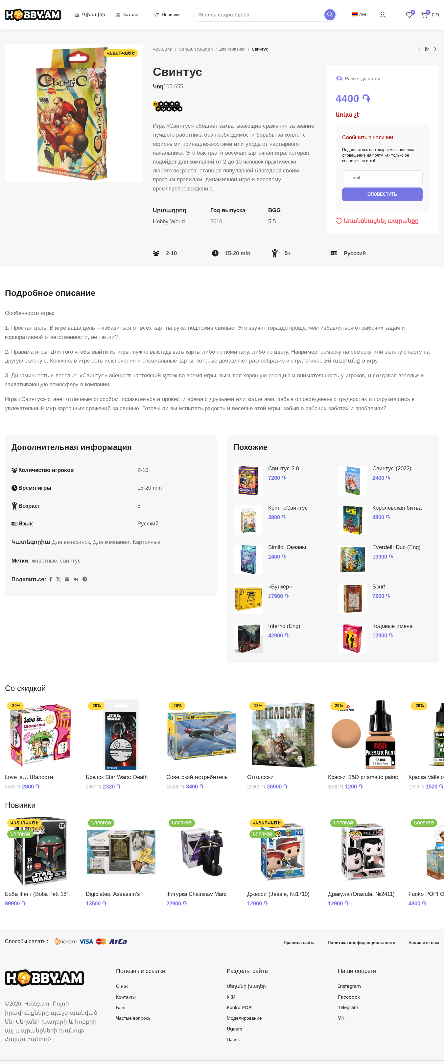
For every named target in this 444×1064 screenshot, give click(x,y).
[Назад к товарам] (427, 49)
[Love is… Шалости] (40, 734)
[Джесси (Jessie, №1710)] (282, 852)
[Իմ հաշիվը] (382, 14)
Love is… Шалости (29, 777)
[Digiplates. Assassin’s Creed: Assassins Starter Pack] (121, 852)
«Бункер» (280, 587)
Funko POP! (239, 1007)
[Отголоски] (282, 734)
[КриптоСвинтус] (248, 520)
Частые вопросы (134, 1018)
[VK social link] (76, 579)
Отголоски (260, 777)
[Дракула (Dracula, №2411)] (363, 852)
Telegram (348, 1007)
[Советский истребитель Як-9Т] (201, 734)
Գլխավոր (163, 49)
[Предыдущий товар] (419, 49)
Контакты (126, 997)
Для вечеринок (71, 542)
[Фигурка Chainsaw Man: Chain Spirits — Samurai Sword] (201, 852)
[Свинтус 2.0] (248, 481)
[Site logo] (33, 14)
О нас (122, 986)
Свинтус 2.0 (283, 468)
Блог (121, 1007)
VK (341, 1018)
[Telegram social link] (85, 579)
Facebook (349, 997)
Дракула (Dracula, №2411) (361, 894)
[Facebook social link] (50, 579)
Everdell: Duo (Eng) (396, 547)
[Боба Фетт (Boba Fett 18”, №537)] (40, 852)
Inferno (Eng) (284, 626)
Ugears (234, 1029)
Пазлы (234, 1039)
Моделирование (244, 1018)
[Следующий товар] (435, 49)
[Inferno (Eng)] (248, 638)
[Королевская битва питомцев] (352, 520)
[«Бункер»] (248, 599)
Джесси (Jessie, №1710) (278, 894)
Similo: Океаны (287, 547)
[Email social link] (67, 579)
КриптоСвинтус (288, 508)
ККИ (231, 997)
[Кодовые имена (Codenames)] (352, 638)
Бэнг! (379, 587)
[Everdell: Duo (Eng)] (352, 559)
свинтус (70, 561)
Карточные (146, 542)
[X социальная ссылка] (58, 579)
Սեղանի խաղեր (196, 49)
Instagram (349, 986)
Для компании (232, 49)
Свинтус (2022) (391, 468)
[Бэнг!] (352, 599)
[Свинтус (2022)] (352, 481)
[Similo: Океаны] (248, 559)
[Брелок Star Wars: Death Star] (121, 734)
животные (44, 561)
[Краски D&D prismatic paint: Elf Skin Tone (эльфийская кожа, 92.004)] (363, 734)
